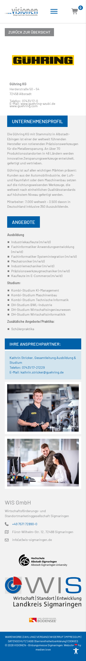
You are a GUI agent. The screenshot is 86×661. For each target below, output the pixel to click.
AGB (30, 641)
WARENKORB (13, 636)
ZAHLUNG (29, 636)
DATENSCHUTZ (17, 641)
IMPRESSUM (72, 636)
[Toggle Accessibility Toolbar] (76, 651)
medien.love (43, 649)
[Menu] (53, 11)
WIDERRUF (57, 636)
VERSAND (42, 636)
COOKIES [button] (72, 641)
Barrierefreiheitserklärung (50, 641)
